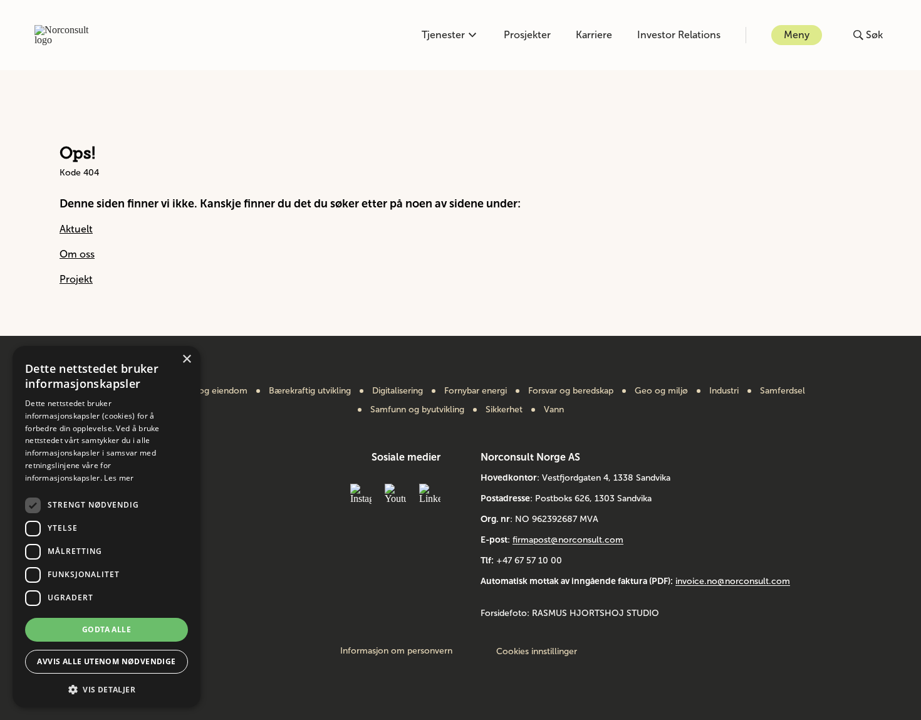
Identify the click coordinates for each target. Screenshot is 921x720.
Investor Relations (679, 35)
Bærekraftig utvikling (310, 391)
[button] (106, 688)
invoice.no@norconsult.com (732, 581)
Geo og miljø (661, 391)
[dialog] (106, 526)
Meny (796, 35)
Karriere (594, 35)
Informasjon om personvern (396, 651)
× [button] (186, 359)
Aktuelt (76, 229)
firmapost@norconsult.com (568, 540)
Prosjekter (527, 35)
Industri (724, 391)
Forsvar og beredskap (570, 391)
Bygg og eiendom (211, 391)
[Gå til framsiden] (68, 35)
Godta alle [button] (106, 629)
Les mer (118, 477)
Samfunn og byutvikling (417, 410)
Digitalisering (397, 391)
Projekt (76, 279)
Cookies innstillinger (536, 651)
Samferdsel (782, 391)
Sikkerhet (504, 410)
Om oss (77, 254)
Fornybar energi (475, 391)
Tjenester (443, 35)
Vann (554, 410)
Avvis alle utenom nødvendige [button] (106, 661)
